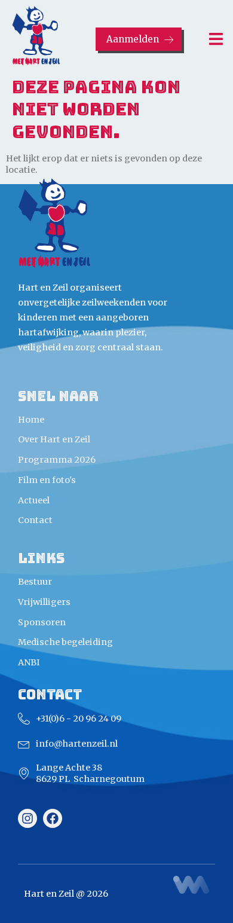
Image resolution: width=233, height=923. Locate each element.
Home (31, 419)
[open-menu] (209, 40)
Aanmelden (132, 39)
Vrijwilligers (44, 602)
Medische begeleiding (65, 642)
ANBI (29, 662)
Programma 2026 (57, 459)
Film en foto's (47, 480)
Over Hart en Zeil (54, 439)
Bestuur (35, 581)
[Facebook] (52, 818)
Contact (35, 520)
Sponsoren (42, 622)
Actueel (34, 500)
